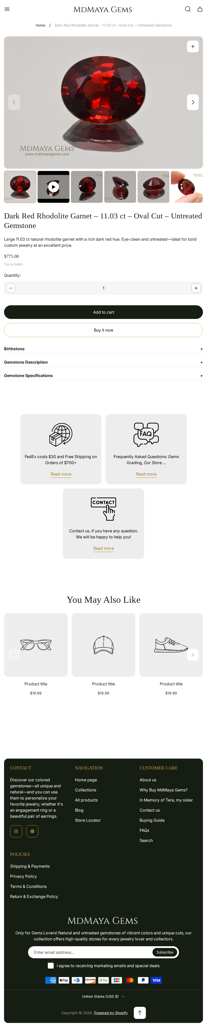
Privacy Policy (23, 876)
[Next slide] (193, 102)
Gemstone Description (103, 362)
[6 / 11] (187, 187)
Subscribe (165, 952)
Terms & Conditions (28, 886)
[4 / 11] (120, 187)
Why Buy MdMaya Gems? (164, 789)
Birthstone (103, 348)
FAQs (144, 830)
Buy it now (103, 330)
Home (40, 25)
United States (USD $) (100, 996)
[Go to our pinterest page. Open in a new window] (32, 831)
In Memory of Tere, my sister (166, 800)
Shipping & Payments (30, 866)
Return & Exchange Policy (34, 896)
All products (86, 800)
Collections (85, 789)
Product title (35, 683)
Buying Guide (152, 820)
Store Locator (88, 820)
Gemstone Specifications (103, 375)
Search (146, 840)
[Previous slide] (14, 102)
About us (148, 779)
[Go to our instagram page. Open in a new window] (16, 831)
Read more (61, 474)
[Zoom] (193, 46)
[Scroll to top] (140, 1013)
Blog (79, 810)
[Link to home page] (103, 920)
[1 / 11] (20, 187)
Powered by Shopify (111, 1013)
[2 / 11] (53, 187)
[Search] (187, 9)
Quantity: (12, 275)
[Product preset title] (36, 645)
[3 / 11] (87, 187)
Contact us (150, 810)
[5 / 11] (153, 187)
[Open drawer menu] (7, 9)
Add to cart (103, 312)
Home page (86, 779)
